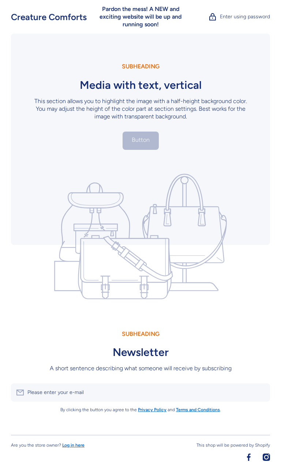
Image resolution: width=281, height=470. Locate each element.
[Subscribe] (261, 392)
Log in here (73, 445)
